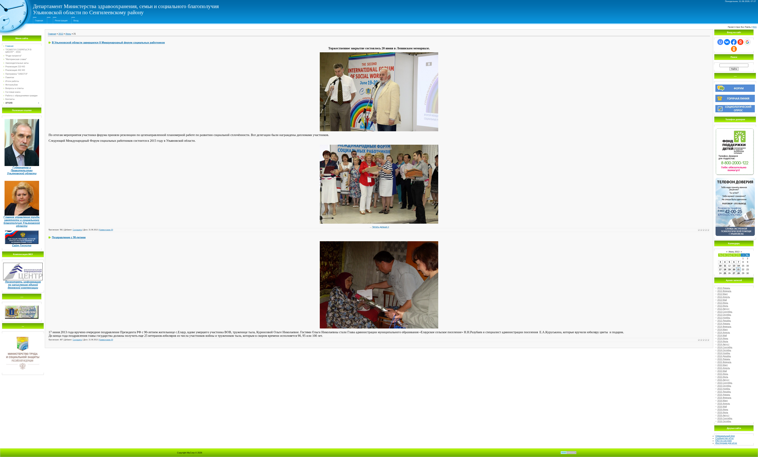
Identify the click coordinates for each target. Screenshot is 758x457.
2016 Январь (723, 394)
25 (725, 273)
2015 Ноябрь (723, 389)
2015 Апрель (723, 368)
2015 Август (723, 380)
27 (734, 273)
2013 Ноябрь (723, 317)
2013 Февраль (724, 291)
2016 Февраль (724, 397)
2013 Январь (723, 288)
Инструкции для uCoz (726, 443)
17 (720, 269)
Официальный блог (725, 436)
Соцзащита (77, 230)
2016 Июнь (722, 409)
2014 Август (723, 344)
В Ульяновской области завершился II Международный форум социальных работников (108, 42)
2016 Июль (722, 412)
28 (738, 273)
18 (725, 269)
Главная (39, 20)
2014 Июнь (722, 338)
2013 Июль (722, 306)
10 (720, 266)
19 (729, 269)
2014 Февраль (724, 326)
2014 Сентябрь (724, 347)
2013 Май (722, 300)
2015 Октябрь (724, 386)
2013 (60, 34)
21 (738, 269)
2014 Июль (722, 341)
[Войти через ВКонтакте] (727, 42)
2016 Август (723, 415)
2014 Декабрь (724, 356)
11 (725, 266)
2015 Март (722, 365)
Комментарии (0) (106, 230)
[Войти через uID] (720, 42)
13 (734, 266)
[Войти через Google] (747, 42)
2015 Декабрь (724, 391)
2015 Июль (722, 377)
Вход (75, 20)
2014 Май (722, 335)
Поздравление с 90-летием (69, 237)
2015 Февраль (724, 362)
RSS (754, 27)
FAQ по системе (723, 440)
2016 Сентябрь (724, 418)
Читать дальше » (380, 227)
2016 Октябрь (724, 421)
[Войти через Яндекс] (740, 42)
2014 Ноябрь (723, 353)
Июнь (68, 34)
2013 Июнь (722, 303)
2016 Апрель (723, 403)
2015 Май (722, 371)
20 (734, 269)
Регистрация (61, 20)
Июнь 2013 (734, 252)
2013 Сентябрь (724, 312)
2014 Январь (723, 323)
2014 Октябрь (724, 350)
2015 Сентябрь (724, 383)
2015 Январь (723, 359)
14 (738, 266)
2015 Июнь (722, 374)
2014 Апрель (723, 332)
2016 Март (722, 400)
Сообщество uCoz (724, 438)
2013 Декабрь (724, 320)
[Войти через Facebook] (734, 42)
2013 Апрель (723, 297)
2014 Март (722, 329)
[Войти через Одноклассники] (734, 49)
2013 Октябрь (724, 314)
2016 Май (722, 406)
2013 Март (722, 294)
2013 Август (723, 309)
